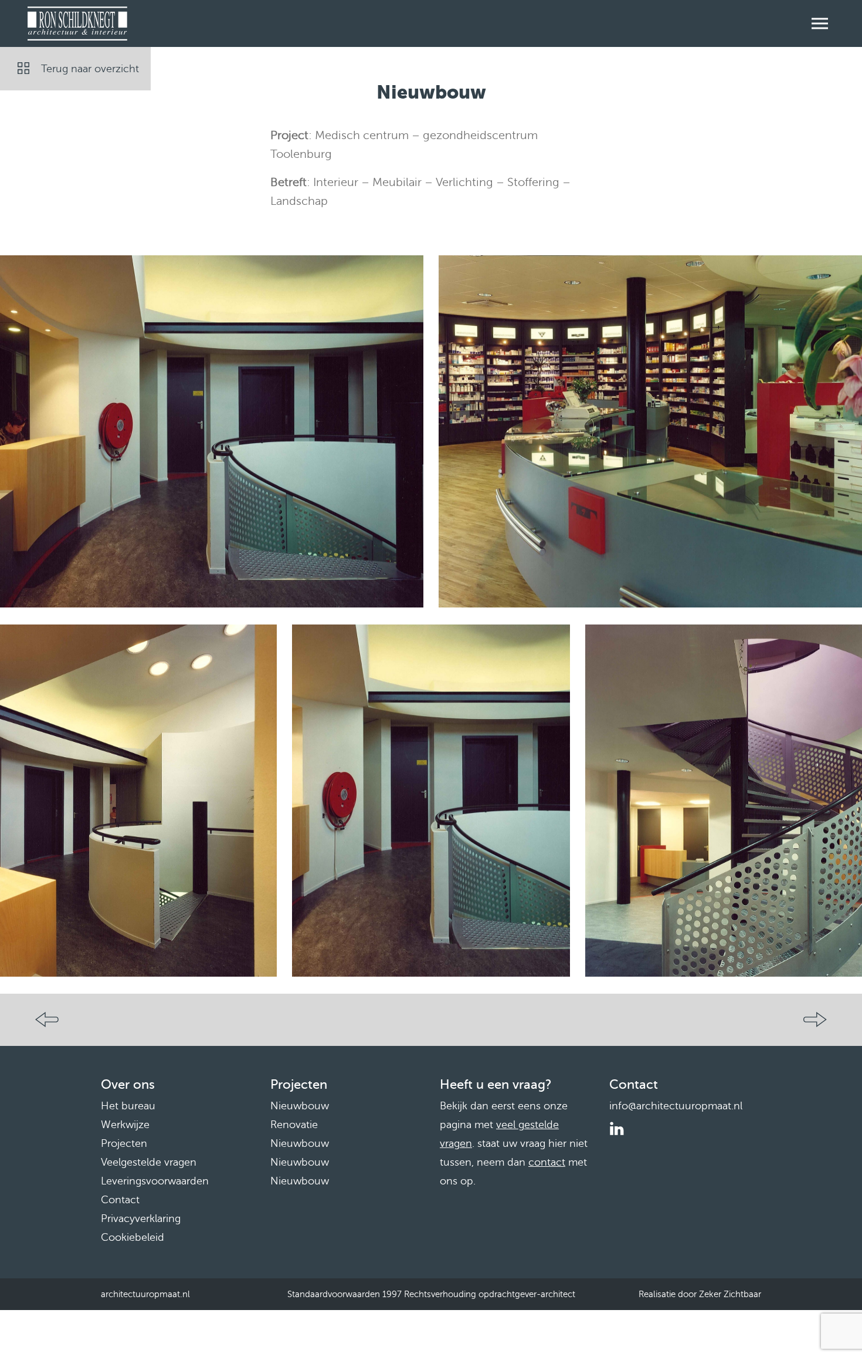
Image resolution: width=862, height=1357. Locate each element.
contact (546, 1162)
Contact (120, 1200)
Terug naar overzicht (90, 69)
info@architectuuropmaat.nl (675, 1106)
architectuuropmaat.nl (145, 1294)
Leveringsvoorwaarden (155, 1181)
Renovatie (294, 1124)
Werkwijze (125, 1124)
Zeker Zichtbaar (730, 1294)
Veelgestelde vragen (148, 1162)
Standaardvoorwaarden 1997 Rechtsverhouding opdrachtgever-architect (431, 1294)
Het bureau (128, 1106)
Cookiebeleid (132, 1237)
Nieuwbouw (299, 1106)
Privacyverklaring (141, 1218)
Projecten (124, 1143)
